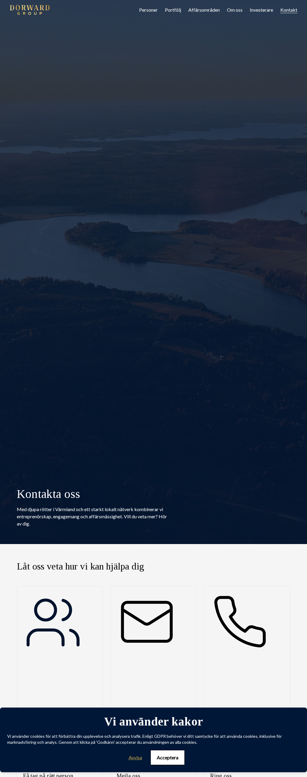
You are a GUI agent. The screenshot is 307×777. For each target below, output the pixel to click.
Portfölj (173, 10)
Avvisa (135, 757)
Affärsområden (204, 10)
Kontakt (288, 10)
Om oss (235, 10)
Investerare (261, 10)
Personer (148, 10)
